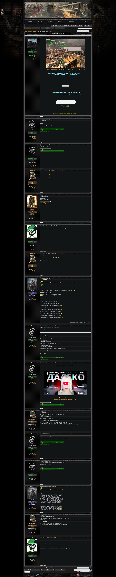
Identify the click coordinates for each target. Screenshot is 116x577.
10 (63, 69)
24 (79, 69)
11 (64, 69)
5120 (55, 223)
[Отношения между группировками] (2, 13)
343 (50, 28)
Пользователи (73, 25)
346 (58, 28)
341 (44, 28)
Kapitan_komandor (32, 170)
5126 (55, 433)
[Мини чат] (2, 10)
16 (70, 69)
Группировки (30, 31)
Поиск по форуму (87, 25)
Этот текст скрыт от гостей (75, 94)
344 (53, 28)
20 (75, 69)
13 (67, 69)
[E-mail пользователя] (45, 565)
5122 (55, 277)
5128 (55, 486)
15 (69, 69)
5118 (55, 170)
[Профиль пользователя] (41, 116)
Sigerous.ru (48, 575)
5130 (55, 537)
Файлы (60, 21)
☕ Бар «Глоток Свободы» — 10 (42, 31)
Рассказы (85, 21)
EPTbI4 (32, 223)
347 (61, 28)
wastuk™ (32, 194)
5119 (55, 194)
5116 (55, 117)
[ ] (34, 58)
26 (81, 69)
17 (71, 69)
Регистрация (60, 25)
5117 (55, 144)
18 (72, 69)
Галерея (50, 21)
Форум (40, 21)
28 (84, 69)
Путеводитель (72, 21)
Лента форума (66, 25)
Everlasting (32, 277)
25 (80, 69)
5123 (55, 325)
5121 (55, 253)
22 (77, 69)
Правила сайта (80, 25)
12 (65, 69)
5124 (55, 362)
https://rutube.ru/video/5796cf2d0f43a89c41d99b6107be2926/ (65, 399)
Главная (30, 21)
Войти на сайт (54, 25)
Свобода (34, 31)
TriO (63, 575)
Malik (68, 106)
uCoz (68, 575)
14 (68, 69)
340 (41, 28)
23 (78, 69)
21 (76, 69)
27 (83, 69)
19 (73, 69)
